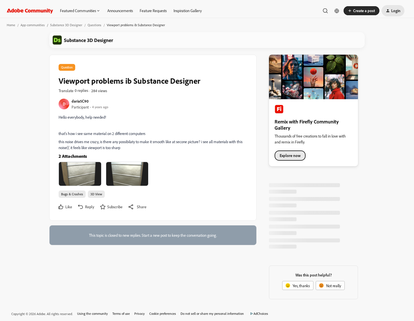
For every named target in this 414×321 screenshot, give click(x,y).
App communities (33, 25)
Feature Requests (153, 10)
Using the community (92, 313)
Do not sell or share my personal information (212, 313)
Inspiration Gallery (187, 10)
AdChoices (260, 313)
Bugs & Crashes (72, 194)
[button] (361, 10)
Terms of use (121, 313)
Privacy (139, 313)
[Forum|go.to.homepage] (30, 10)
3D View (96, 194)
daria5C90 (80, 101)
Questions (94, 25)
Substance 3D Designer (66, 25)
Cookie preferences (162, 313)
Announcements (120, 10)
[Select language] (336, 10)
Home (11, 25)
